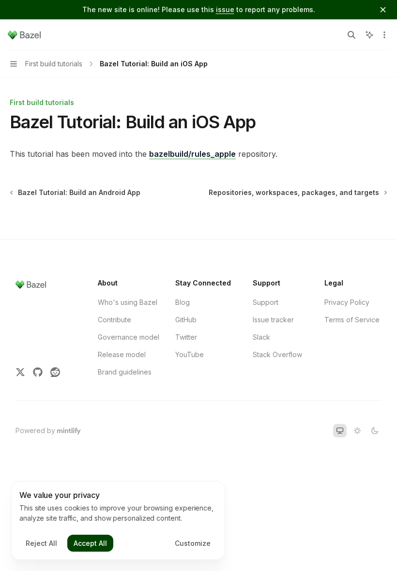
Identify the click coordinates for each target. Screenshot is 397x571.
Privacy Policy (346, 302)
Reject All (41, 543)
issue (225, 9)
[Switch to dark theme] (375, 430)
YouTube (189, 354)
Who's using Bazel (127, 302)
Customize (193, 543)
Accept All (90, 543)
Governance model (128, 337)
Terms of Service (352, 320)
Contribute (114, 320)
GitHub (186, 320)
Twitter (186, 337)
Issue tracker (273, 320)
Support (265, 302)
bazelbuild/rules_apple (192, 154)
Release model (122, 354)
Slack (261, 337)
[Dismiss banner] (383, 9)
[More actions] (384, 35)
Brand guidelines (125, 372)
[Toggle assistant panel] (369, 34)
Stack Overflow (277, 354)
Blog (182, 302)
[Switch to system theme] (340, 430)
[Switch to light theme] (357, 430)
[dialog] (118, 520)
